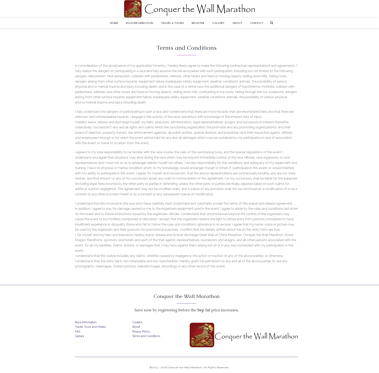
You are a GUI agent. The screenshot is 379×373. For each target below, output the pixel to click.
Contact (257, 23)
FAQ (77, 331)
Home (114, 23)
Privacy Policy (141, 331)
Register (198, 23)
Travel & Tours (172, 23)
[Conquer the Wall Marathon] (189, 9)
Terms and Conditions (146, 336)
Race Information (139, 23)
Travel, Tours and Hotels (90, 326)
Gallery (218, 23)
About (237, 23)
